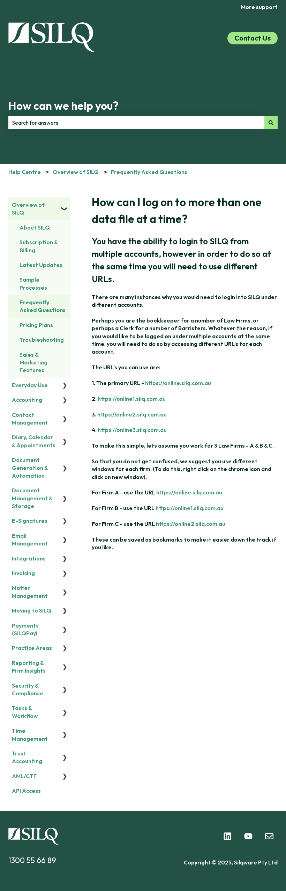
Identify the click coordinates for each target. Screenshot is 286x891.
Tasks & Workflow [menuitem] (25, 711)
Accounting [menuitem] (27, 399)
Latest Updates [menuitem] (41, 264)
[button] (64, 205)
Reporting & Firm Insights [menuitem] (29, 666)
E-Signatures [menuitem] (29, 520)
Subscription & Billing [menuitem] (39, 246)
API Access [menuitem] (26, 790)
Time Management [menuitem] (30, 734)
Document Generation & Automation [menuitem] (30, 467)
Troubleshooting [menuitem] (42, 339)
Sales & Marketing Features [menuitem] (33, 362)
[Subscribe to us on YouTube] (248, 836)
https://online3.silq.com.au (132, 429)
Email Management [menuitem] (30, 539)
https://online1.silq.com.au (132, 398)
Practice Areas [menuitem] (32, 647)
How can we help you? (63, 106)
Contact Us (252, 38)
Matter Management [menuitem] (30, 591)
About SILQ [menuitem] (35, 227)
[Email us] (269, 836)
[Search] (271, 122)
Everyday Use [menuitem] (30, 385)
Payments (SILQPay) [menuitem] (25, 629)
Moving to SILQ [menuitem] (31, 610)
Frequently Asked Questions (149, 171)
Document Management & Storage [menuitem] (32, 498)
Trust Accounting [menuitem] (27, 757)
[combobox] (136, 122)
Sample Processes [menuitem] (33, 283)
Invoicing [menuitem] (23, 573)
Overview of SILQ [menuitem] (28, 208)
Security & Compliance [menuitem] (27, 689)
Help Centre (24, 171)
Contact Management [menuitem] (30, 418)
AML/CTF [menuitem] (24, 776)
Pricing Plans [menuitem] (36, 324)
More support (259, 6)
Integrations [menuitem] (29, 558)
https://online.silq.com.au (178, 382)
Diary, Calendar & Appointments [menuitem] (33, 441)
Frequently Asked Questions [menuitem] (43, 306)
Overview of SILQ (76, 171)
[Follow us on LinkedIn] (227, 836)
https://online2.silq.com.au (132, 414)
